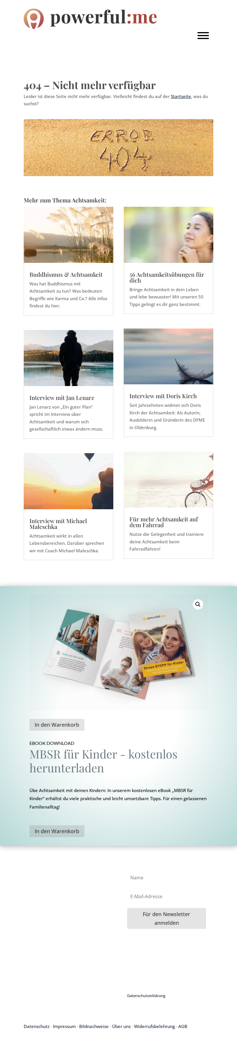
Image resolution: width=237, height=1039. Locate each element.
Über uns (121, 1026)
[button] (198, 604)
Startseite (181, 96)
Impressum (64, 1026)
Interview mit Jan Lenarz (61, 397)
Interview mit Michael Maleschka (58, 523)
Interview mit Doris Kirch (163, 396)
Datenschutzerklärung (146, 995)
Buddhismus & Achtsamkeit (66, 274)
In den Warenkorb (57, 724)
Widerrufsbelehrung (154, 1026)
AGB (182, 1026)
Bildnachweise (94, 1026)
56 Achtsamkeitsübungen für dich (166, 277)
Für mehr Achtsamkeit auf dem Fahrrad (163, 522)
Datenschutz (36, 1026)
